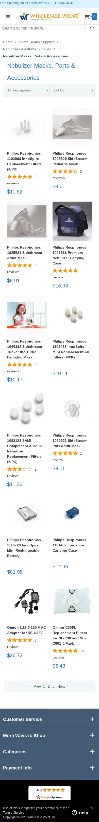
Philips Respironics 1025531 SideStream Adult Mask (24, 252)
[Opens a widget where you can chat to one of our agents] (80, 813)
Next (61, 686)
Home (8, 42)
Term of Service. (14, 812)
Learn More (65, 3)
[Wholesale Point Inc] (49, 16)
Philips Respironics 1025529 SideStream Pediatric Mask (70, 158)
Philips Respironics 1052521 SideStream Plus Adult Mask (70, 440)
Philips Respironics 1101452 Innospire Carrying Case (69, 545)
